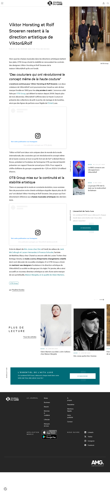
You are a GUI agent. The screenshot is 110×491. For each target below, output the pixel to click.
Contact (70, 421)
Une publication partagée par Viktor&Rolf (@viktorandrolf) (37, 242)
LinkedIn (90, 432)
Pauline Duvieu (43, 49)
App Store (49, 432)
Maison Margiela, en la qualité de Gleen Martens (44, 274)
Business (47, 402)
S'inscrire (86, 228)
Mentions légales (70, 410)
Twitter (90, 436)
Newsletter (70, 404)
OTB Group (21, 93)
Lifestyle (47, 419)
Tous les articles (29, 337)
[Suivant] (101, 300)
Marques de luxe (47, 425)
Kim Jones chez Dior (32, 249)
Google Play (49, 437)
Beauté (46, 406)
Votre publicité (70, 416)
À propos (69, 399)
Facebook (91, 445)
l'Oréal (50, 103)
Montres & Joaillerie (47, 413)
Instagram (91, 441)
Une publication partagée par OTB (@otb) (38, 145)
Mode (46, 398)
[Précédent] (96, 300)
